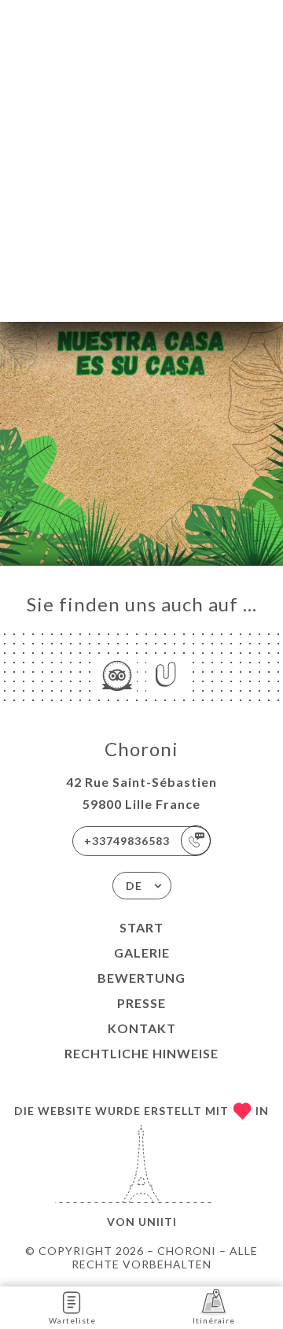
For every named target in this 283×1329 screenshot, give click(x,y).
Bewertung (141, 977)
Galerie (142, 952)
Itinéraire (214, 1320)
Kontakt (142, 1028)
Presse (141, 1002)
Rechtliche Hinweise (141, 1053)
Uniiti (157, 1221)
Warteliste (72, 1320)
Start (141, 927)
